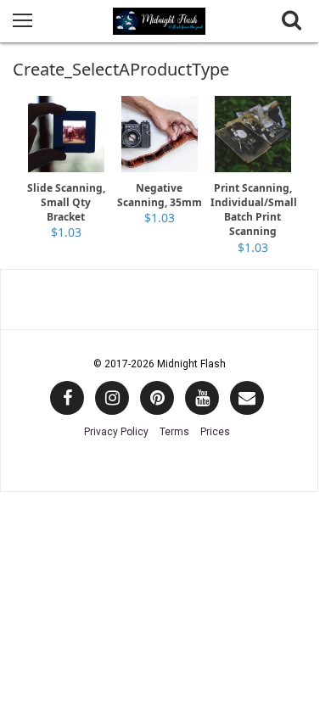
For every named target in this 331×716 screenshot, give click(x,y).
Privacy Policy (116, 432)
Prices (215, 432)
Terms (174, 432)
